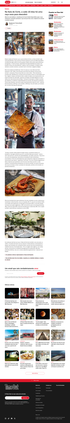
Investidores (38, 393)
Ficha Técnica (38, 388)
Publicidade (48, 388)
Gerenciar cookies (39, 410)
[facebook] (11, 418)
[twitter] (14, 418)
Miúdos (38, 5)
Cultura (24, 5)
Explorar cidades (29, 2)
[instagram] (5, 418)
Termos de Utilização (24, 276)
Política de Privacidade (31, 276)
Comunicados (38, 390)
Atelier (45, 5)
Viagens (41, 5)
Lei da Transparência (39, 407)
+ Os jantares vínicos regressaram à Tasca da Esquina (19, 254)
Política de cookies (39, 402)
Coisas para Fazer (12, 5)
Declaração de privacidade (38, 399)
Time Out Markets (38, 2)
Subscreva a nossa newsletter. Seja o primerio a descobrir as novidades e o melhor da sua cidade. (23, 270)
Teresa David (18, 23)
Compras (27, 5)
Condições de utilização (40, 405)
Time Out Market (50, 5)
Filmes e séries (33, 5)
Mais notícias (35, 373)
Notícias (6, 5)
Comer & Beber (18, 5)
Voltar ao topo (36, 380)
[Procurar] (58, 2)
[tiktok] (8, 418)
